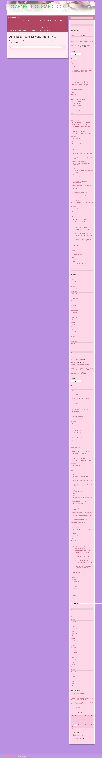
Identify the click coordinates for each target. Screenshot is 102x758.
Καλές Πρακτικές (34, 30)
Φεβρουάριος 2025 (74, 310)
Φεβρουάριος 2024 (74, 336)
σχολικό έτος (74, 259)
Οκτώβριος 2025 (74, 295)
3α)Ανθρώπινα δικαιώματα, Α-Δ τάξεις (80, 176)
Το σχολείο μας (42, 17)
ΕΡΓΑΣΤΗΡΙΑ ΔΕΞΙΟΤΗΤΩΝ (14, 24)
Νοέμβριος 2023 (74, 343)
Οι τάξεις (73, 257)
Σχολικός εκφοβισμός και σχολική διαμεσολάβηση (19, 20)
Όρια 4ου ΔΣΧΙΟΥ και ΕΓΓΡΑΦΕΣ (81, 263)
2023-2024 (75, 266)
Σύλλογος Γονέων (74, 213)
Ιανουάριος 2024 (74, 338)
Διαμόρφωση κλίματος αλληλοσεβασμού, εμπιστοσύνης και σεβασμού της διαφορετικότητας (84, 241)
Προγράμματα (73, 206)
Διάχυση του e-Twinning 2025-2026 (77, 32)
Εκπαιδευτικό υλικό (37, 20)
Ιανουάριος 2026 (74, 288)
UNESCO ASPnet (48, 20)
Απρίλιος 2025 (73, 305)
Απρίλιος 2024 (73, 331)
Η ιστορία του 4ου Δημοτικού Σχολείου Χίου (18, 30)
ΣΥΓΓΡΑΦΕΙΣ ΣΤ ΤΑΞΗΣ (77, 110)
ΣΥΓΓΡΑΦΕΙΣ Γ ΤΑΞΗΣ (76, 103)
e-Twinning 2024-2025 (76, 67)
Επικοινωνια (74, 252)
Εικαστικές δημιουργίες (76, 138)
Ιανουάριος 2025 (74, 312)
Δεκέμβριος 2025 (74, 291)
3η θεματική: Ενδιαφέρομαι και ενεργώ (79, 174)
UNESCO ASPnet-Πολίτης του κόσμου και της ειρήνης (82, 413)
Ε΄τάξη (72, 141)
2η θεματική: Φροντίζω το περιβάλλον (79, 161)
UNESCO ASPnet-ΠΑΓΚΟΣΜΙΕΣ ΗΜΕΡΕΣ (80, 84)
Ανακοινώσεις (73, 94)
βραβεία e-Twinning (75, 73)
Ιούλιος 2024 (73, 324)
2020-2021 (75, 261)
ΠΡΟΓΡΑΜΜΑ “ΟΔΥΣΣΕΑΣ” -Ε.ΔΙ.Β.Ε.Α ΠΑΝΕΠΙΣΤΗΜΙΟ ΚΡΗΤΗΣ (24, 27)
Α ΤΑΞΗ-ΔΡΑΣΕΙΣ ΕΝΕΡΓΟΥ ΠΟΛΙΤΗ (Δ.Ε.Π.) (81, 122)
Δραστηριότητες (73, 136)
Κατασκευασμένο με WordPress (11, 756)
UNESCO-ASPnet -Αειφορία (77, 89)
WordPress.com (29, 756)
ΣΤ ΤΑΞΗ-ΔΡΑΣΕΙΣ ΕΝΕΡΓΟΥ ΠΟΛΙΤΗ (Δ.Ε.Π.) (81, 133)
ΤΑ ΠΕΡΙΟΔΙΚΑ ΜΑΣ (59, 20)
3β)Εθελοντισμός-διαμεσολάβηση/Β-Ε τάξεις (81, 505)
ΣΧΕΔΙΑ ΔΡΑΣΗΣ (12, 17)
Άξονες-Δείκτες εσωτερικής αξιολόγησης (27, 17)
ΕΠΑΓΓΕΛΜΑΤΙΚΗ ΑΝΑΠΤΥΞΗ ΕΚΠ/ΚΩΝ (83, 550)
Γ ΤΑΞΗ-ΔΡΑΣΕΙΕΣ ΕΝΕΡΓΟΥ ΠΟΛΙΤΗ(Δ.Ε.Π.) (81, 126)
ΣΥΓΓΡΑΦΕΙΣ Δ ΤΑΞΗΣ (76, 105)
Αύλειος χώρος (75, 250)
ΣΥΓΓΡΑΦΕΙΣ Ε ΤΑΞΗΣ (76, 108)
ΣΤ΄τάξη (72, 211)
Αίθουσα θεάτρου (75, 248)
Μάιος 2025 (73, 303)
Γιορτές (72, 115)
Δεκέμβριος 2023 (74, 341)
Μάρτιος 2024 (73, 334)
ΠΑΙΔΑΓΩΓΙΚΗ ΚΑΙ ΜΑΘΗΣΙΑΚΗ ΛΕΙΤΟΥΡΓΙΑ (83, 233)
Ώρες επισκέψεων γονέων (78, 254)
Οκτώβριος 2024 (74, 319)
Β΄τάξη (72, 96)
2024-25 (72, 61)
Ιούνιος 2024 (73, 326)
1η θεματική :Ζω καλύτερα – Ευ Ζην (79, 147)
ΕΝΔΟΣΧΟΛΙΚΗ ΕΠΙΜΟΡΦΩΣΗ (52, 24)
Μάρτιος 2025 (73, 307)
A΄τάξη (72, 63)
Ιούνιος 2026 (73, 276)
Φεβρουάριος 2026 (74, 286)
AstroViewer (83, 737)
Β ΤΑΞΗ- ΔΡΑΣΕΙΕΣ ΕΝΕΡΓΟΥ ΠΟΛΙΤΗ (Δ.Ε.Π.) (81, 124)
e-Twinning (64, 24)
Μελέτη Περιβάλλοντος (75, 200)
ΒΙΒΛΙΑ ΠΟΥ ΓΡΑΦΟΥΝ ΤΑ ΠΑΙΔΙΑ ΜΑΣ (33, 24)
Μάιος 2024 (73, 329)
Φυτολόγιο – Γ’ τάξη (74, 35)
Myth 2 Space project (45, 30)
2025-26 (74, 268)
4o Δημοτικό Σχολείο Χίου (37, 7)
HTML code (78, 738)
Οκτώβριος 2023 (74, 345)
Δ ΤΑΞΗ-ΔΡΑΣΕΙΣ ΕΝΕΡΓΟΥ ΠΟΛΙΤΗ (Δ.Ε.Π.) (81, 129)
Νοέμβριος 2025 (74, 293)
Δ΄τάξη (72, 117)
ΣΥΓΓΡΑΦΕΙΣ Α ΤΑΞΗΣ (76, 101)
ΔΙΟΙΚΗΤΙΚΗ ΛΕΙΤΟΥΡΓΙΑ (80, 221)
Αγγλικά (72, 92)
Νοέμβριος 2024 (74, 317)
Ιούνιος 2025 (73, 300)
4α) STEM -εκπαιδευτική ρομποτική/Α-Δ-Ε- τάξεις (82, 188)
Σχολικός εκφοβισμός (76, 208)
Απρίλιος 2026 (73, 281)
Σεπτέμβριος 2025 (74, 298)
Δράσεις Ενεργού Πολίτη (47, 27)
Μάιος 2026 (73, 279)
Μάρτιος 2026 (73, 284)
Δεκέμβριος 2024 (74, 654)
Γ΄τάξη (72, 113)
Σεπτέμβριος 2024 (74, 322)
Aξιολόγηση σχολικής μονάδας (78, 217)
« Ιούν (72, 728)
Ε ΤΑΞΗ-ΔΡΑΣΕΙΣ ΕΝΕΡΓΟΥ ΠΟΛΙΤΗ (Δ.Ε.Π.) (81, 131)
